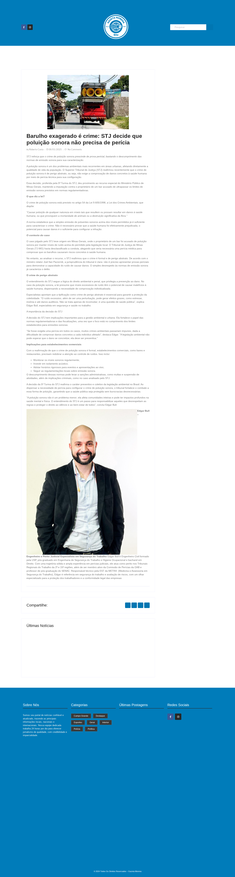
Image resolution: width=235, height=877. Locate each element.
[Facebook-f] (23, 27)
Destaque (99, 52)
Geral (133, 52)
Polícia (162, 52)
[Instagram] (30, 27)
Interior (148, 52)
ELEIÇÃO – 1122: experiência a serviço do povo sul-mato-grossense (140, 822)
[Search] (209, 27)
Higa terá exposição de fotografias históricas (115, 660)
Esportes (117, 52)
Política (178, 52)
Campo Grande (76, 52)
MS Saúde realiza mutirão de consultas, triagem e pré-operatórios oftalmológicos (54, 659)
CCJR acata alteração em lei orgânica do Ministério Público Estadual (141, 861)
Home (56, 52)
